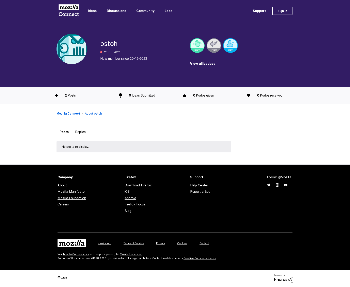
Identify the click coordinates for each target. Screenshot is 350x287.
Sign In (282, 11)
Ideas (92, 11)
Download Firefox (138, 185)
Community (145, 11)
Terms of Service (134, 243)
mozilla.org (104, 243)
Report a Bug (200, 191)
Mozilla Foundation (72, 198)
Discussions (116, 11)
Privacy (160, 243)
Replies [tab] (80, 132)
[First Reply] (214, 45)
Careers (63, 204)
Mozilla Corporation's (76, 254)
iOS (127, 191)
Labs (168, 11)
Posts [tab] (64, 132)
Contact (204, 243)
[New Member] (230, 45)
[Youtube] (286, 185)
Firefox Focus (135, 204)
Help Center (199, 185)
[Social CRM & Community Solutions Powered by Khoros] (283, 278)
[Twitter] (269, 185)
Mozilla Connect (69, 10)
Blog (128, 211)
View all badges (202, 64)
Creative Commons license (200, 258)
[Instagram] (277, 185)
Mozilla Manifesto (71, 191)
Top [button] (64, 277)
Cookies (182, 243)
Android (130, 198)
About (62, 185)
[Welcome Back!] (197, 45)
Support (259, 11)
